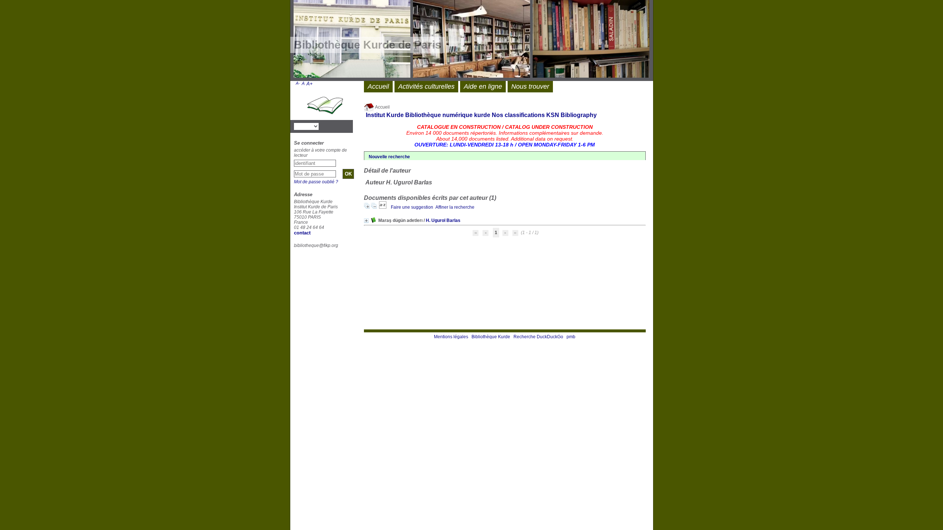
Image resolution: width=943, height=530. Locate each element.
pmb (571, 336)
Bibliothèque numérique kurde (447, 115)
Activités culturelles (426, 86)
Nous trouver (530, 86)
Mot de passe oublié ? (316, 181)
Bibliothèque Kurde (491, 336)
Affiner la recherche (454, 207)
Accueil (382, 107)
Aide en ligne (483, 86)
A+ (309, 83)
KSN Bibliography (571, 115)
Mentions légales (451, 336)
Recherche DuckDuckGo (538, 336)
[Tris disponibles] (383, 207)
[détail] (366, 220)
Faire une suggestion (412, 207)
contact (302, 233)
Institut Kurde (385, 115)
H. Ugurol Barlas (443, 220)
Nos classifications (518, 115)
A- (298, 83)
